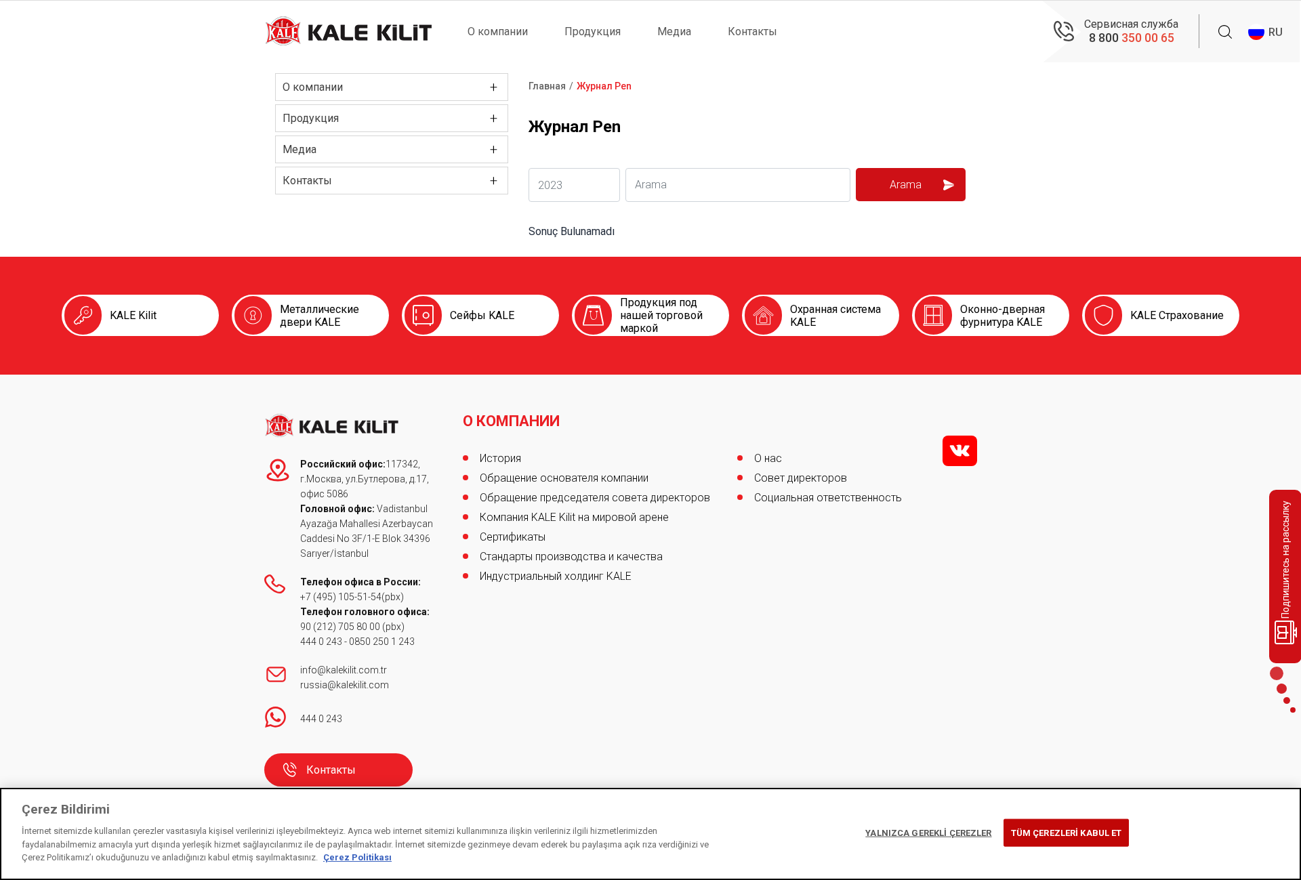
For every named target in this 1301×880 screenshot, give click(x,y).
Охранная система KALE (835, 316)
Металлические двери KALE (319, 316)
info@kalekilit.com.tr (343, 670)
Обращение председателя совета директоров (595, 497)
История (500, 458)
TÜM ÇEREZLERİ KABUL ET (1066, 832)
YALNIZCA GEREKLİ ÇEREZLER (928, 832)
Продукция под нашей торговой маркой (661, 315)
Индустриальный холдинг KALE (556, 576)
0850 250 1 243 (382, 641)
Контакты (752, 31)
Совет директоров (800, 478)
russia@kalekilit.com (344, 684)
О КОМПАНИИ (511, 421)
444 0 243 (321, 641)
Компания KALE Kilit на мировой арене (574, 517)
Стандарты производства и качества (571, 556)
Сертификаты (512, 536)
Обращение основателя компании (564, 478)
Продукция (592, 31)
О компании (498, 31)
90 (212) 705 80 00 (341, 626)
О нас (768, 458)
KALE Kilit (133, 315)
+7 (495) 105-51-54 (340, 596)
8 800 (1131, 37)
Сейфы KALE (482, 315)
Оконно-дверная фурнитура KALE (1002, 316)
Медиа (674, 31)
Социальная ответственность (828, 497)
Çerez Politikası (357, 857)
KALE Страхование (1177, 315)
